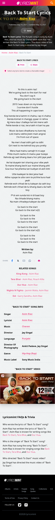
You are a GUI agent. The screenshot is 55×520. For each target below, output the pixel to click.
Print (22, 65)
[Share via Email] (23, 260)
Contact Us (35, 498)
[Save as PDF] (39, 260)
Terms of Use (10, 498)
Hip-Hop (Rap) (29, 353)
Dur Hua (36, 435)
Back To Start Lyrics (27, 60)
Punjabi (26, 338)
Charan (26, 326)
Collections (43, 489)
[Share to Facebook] (12, 260)
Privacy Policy (23, 498)
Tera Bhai (21, 435)
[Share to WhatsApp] (29, 260)
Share (35, 65)
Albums (7, 489)
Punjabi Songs (24, 490)
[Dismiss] (50, 71)
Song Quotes (33, 490)
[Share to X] (18, 260)
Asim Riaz (27, 18)
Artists (16, 489)
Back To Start (9, 435)
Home (4, 52)
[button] (3, 3)
